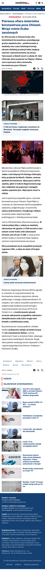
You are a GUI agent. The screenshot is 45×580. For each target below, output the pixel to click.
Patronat (9, 564)
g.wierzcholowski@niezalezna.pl (14, 502)
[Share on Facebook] (34, 68)
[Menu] (3, 3)
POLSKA (16, 8)
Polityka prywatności (31, 564)
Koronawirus (18, 14)
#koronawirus (26, 365)
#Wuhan (30, 361)
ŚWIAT (23, 8)
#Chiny (15, 365)
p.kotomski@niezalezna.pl (22, 510)
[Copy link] (42, 68)
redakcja (9, 68)
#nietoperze (7, 361)
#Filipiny (6, 365)
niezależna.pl (5, 14)
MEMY (38, 8)
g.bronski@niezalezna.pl (24, 508)
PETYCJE (31, 8)
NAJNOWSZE (6, 8)
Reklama (18, 564)
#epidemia (19, 361)
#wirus (39, 361)
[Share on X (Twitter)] (38, 68)
